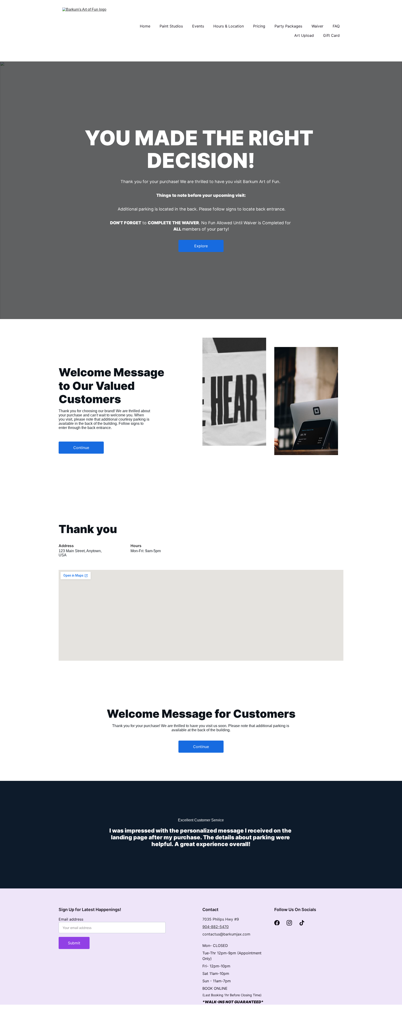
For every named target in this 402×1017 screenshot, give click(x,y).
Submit (74, 943)
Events (198, 26)
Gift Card (331, 35)
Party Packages (288, 26)
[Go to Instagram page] (289, 922)
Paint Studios (171, 26)
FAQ (336, 26)
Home (145, 26)
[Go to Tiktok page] (302, 922)
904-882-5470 (215, 926)
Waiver (317, 26)
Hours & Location (228, 26)
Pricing (259, 26)
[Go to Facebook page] (277, 922)
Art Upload (304, 35)
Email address (71, 919)
